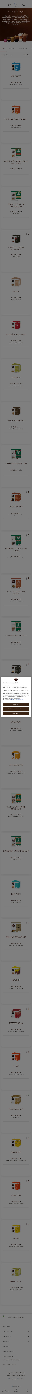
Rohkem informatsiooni (17, 699)
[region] (16, 697)
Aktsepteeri (16, 704)
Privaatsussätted (16, 713)
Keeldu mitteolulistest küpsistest (16, 708)
